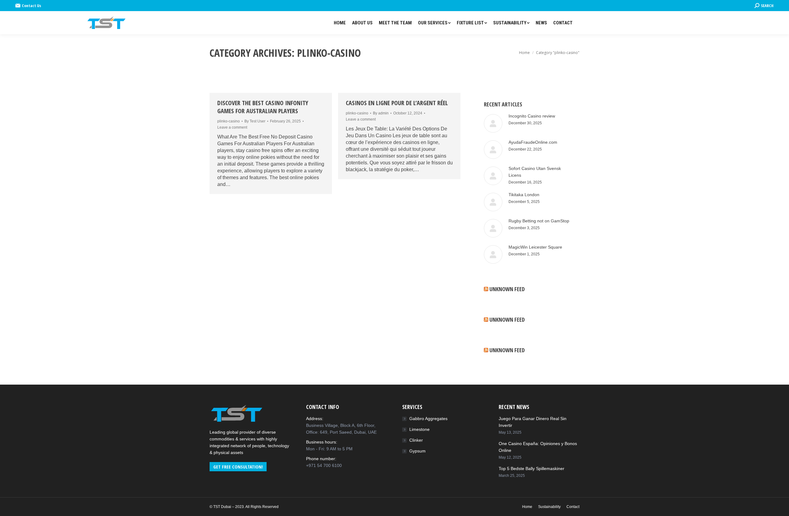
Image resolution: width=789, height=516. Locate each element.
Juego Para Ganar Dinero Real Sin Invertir (532, 422)
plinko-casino (228, 121)
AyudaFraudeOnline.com (533, 142)
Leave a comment (232, 127)
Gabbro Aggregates (428, 418)
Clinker (416, 440)
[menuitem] (340, 23)
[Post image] (493, 123)
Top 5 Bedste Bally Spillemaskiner (531, 468)
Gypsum (417, 450)
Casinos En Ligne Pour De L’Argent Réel (397, 103)
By (254, 121)
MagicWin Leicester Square (535, 247)
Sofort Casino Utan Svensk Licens (535, 172)
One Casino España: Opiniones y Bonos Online (538, 447)
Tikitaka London (524, 194)
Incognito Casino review (532, 116)
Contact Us (31, 5)
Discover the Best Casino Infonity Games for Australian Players (262, 107)
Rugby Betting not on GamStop (539, 220)
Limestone (419, 429)
